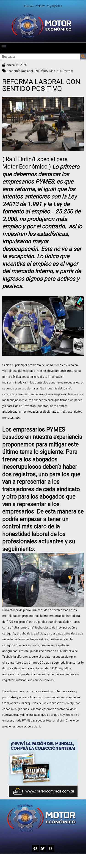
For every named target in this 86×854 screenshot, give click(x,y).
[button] (4, 46)
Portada (68, 71)
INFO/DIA (41, 71)
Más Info (55, 71)
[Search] (83, 56)
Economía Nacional (20, 71)
